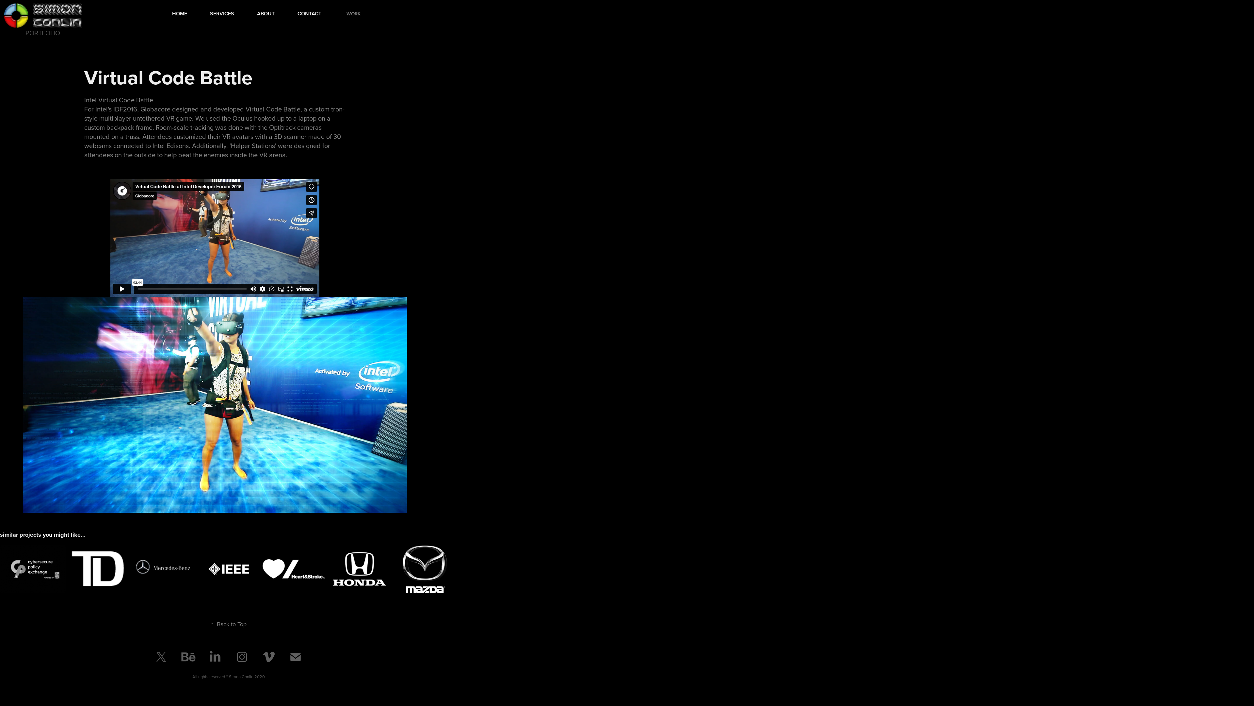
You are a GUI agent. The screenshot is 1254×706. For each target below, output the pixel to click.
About (266, 13)
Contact (309, 13)
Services (222, 13)
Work (353, 13)
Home (179, 13)
